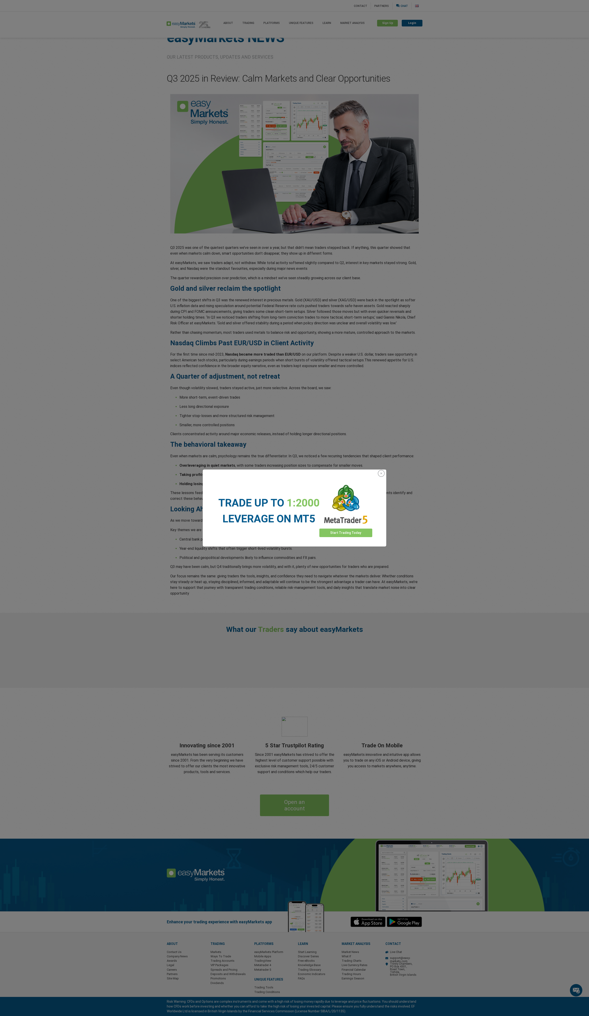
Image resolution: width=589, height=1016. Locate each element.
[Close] (381, 473)
